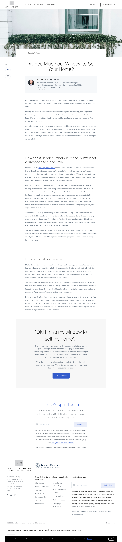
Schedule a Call (40, 497)
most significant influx (47, 168)
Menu (93, 4)
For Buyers (50, 4)
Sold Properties (59, 500)
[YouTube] (11, 495)
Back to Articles (34, 53)
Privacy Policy (110, 523)
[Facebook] (7, 495)
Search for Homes (42, 487)
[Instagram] (15, 495)
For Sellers (38, 4)
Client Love (39, 483)
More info (89, 539)
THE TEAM (27, 4)
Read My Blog (58, 496)
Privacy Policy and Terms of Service (62, 443)
